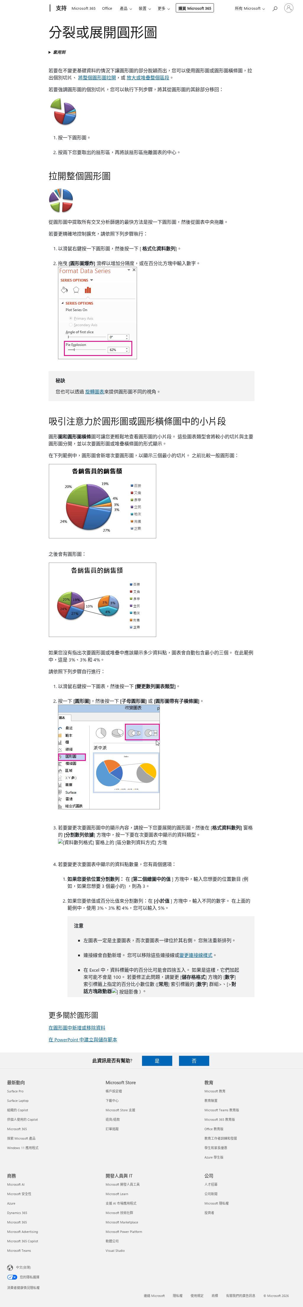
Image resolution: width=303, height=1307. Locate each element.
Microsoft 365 (84, 8)
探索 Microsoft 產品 (21, 1138)
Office (107, 8)
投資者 (209, 1212)
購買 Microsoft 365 (194, 8)
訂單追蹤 (112, 1129)
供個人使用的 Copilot (22, 1119)
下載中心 (112, 1100)
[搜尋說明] (274, 7)
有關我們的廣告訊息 (240, 1295)
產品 (124, 8)
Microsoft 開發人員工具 (123, 1184)
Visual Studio (115, 1250)
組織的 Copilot (17, 1110)
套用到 (59, 52)
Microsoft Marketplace (122, 1222)
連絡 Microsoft (154, 1295)
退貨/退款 (113, 1119)
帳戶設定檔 (114, 1091)
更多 (161, 8)
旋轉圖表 (94, 391)
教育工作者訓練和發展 (220, 1138)
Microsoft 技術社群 (119, 1212)
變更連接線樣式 (195, 955)
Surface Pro (15, 1091)
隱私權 (178, 1295)
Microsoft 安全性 (19, 1194)
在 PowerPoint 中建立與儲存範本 (83, 1039)
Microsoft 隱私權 (216, 1203)
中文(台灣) (23, 1267)
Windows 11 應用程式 (22, 1148)
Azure (11, 1203)
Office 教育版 (213, 1129)
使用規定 (197, 1295)
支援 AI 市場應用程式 (121, 1203)
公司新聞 (210, 1194)
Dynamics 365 (17, 1212)
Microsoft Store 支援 (120, 1110)
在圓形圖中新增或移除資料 (77, 1028)
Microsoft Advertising (22, 1231)
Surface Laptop (17, 1100)
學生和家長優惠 (215, 1148)
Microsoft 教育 (214, 1091)
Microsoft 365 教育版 (219, 1119)
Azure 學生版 (213, 1157)
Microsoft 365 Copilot (22, 1241)
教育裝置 (210, 1100)
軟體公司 (112, 1241)
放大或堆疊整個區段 (148, 77)
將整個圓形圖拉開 (97, 77)
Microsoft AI (16, 1184)
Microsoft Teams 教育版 (221, 1110)
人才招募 (210, 1184)
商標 (215, 1295)
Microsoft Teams (19, 1250)
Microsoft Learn (117, 1194)
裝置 (142, 8)
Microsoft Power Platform (124, 1231)
